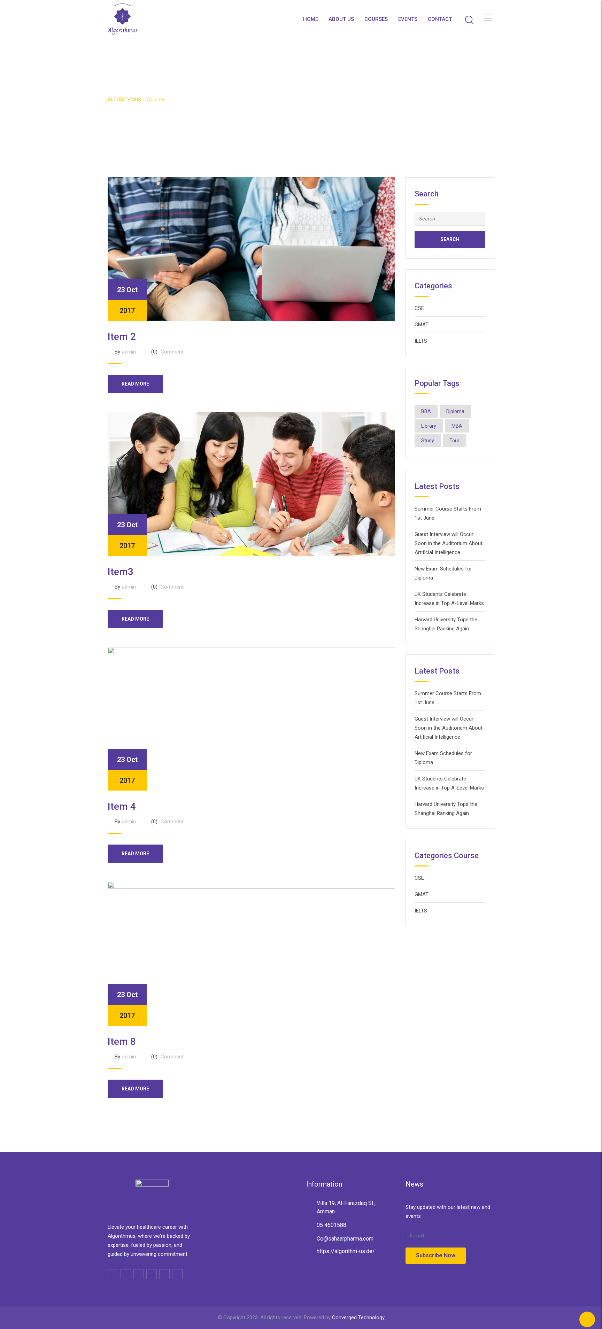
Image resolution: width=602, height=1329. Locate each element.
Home (310, 19)
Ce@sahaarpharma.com (345, 1238)
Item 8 (122, 1041)
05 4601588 (331, 1225)
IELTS (421, 341)
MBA (457, 426)
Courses (376, 19)
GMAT (422, 324)
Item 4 (122, 806)
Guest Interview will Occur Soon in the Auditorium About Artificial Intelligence (449, 543)
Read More (135, 384)
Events (407, 19)
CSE (419, 308)
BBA (426, 411)
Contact (440, 19)
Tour (454, 440)
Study (427, 440)
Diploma (455, 411)
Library (428, 426)
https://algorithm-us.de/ (346, 1251)
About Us (341, 19)
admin (129, 352)
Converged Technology (358, 1317)
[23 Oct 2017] (251, 249)
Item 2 (122, 336)
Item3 (120, 571)
